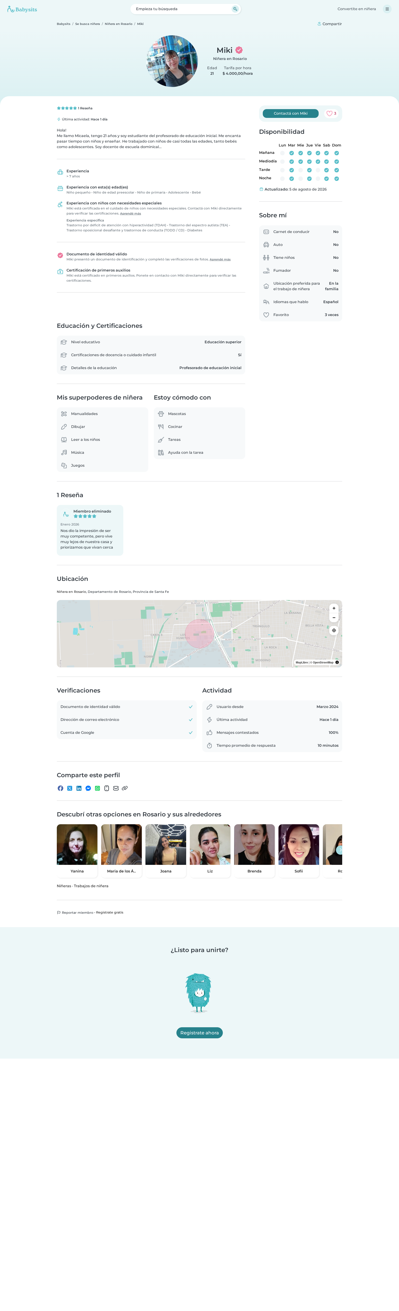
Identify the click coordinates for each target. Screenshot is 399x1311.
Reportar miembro (77, 913)
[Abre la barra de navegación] (387, 9)
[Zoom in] (334, 608)
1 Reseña (85, 108)
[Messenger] (88, 788)
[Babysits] (22, 9)
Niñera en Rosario (230, 59)
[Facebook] (60, 788)
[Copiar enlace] (124, 788)
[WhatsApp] (97, 788)
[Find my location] (334, 630)
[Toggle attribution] (337, 662)
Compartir (332, 24)
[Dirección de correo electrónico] (116, 788)
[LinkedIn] (79, 788)
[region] (199, 633)
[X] (69, 788)
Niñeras (64, 886)
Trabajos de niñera (91, 886)
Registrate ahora (199, 1033)
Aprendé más (130, 213)
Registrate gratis (109, 913)
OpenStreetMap (323, 662)
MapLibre (302, 662)
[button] (90, 530)
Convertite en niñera (357, 9)
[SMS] (106, 788)
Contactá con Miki (291, 113)
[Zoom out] (334, 617)
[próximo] (340, 850)
